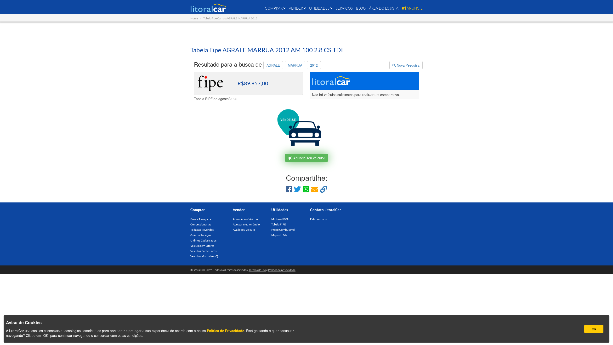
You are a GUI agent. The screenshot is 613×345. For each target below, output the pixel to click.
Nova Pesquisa (408, 65)
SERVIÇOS (344, 8)
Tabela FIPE (278, 224)
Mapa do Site (279, 235)
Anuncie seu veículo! (308, 157)
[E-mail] (314, 189)
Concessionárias (200, 224)
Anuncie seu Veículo (245, 219)
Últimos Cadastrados (203, 240)
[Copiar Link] (323, 189)
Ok (594, 329)
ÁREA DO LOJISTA (383, 8)
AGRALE (273, 65)
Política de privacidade (281, 270)
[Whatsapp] (306, 189)
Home (194, 18)
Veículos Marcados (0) (204, 256)
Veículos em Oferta (202, 245)
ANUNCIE (414, 8)
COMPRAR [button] (274, 8)
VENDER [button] (296, 8)
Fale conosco (318, 219)
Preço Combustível (283, 229)
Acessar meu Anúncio (246, 224)
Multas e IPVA (280, 219)
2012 (314, 65)
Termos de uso (257, 270)
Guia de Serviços (200, 235)
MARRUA (295, 65)
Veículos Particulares (203, 251)
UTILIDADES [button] (319, 8)
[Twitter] (297, 189)
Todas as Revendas (202, 229)
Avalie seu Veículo (244, 229)
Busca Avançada (200, 219)
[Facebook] (289, 189)
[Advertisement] (306, 33)
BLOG (361, 8)
